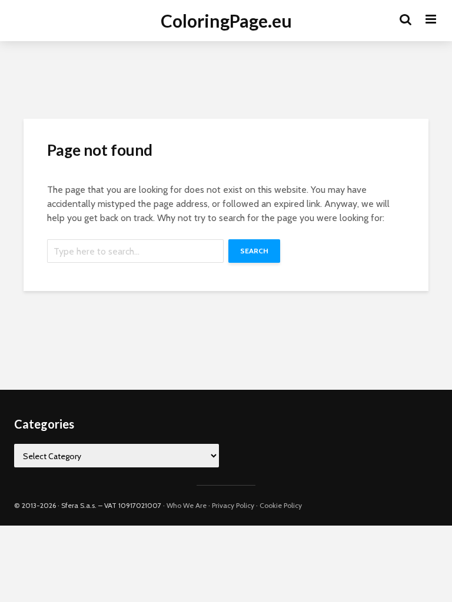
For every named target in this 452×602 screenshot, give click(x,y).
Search (254, 250)
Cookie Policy (281, 505)
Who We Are (187, 505)
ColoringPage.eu (226, 20)
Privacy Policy (233, 505)
